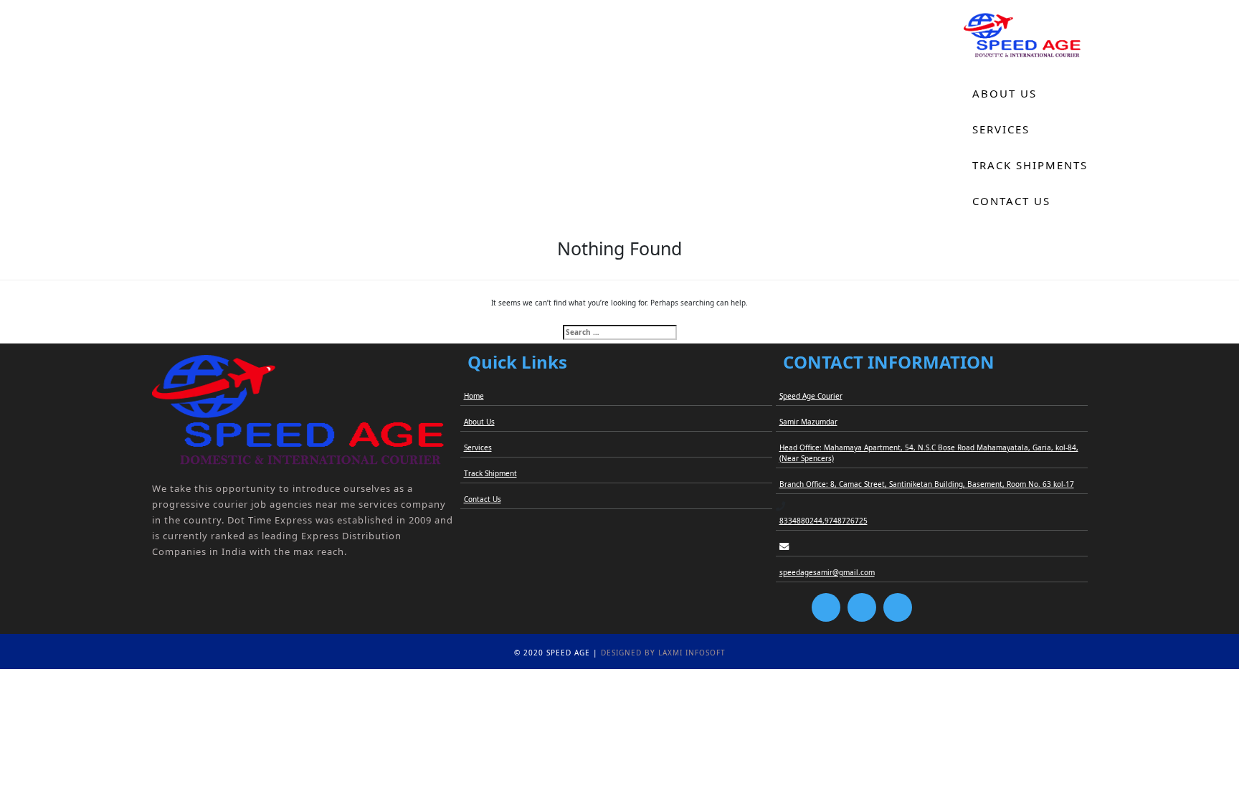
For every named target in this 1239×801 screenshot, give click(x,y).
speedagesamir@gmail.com (827, 572)
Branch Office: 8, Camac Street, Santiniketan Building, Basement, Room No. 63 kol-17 (926, 484)
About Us (1004, 93)
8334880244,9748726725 (823, 521)
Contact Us (1011, 201)
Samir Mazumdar (808, 422)
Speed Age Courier (810, 396)
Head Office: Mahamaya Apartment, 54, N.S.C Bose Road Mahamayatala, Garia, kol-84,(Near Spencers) (928, 452)
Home (991, 57)
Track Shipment (490, 473)
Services (1001, 129)
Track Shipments (1030, 165)
